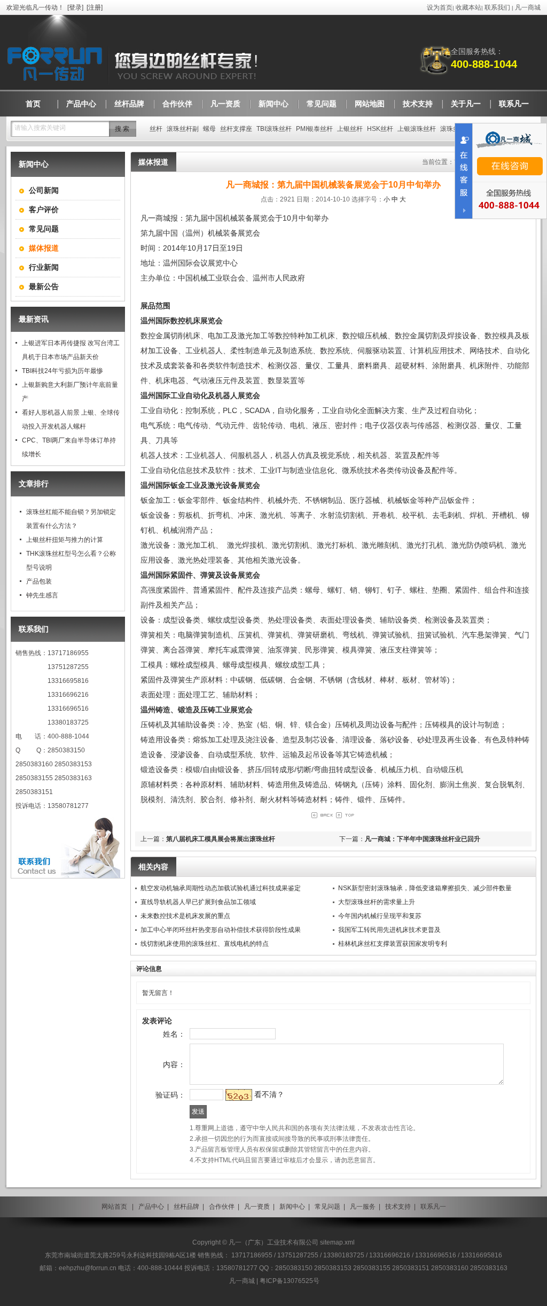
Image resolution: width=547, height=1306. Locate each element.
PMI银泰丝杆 (314, 129)
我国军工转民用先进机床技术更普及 (389, 930)
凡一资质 (257, 1206)
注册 (94, 7)
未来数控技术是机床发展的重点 (185, 916)
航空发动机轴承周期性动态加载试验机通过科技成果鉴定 (220, 888)
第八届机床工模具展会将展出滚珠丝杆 (220, 839)
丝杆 (156, 129)
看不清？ (269, 1094)
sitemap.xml (337, 1242)
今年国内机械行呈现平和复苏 (379, 916)
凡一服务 (363, 1206)
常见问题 (44, 228)
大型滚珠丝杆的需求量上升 (376, 902)
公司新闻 (44, 190)
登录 (75, 7)
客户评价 (44, 209)
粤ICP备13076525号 (289, 1281)
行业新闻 (44, 267)
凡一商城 (528, 7)
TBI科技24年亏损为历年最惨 (62, 371)
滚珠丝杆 (453, 129)
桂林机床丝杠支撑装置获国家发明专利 (392, 943)
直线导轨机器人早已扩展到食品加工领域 (198, 902)
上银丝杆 (350, 129)
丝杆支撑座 (236, 129)
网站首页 (114, 1206)
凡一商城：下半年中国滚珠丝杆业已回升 (422, 839)
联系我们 (497, 7)
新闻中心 (292, 1206)
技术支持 (398, 1206)
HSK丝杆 (380, 129)
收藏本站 (468, 7)
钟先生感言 (42, 595)
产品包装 (39, 581)
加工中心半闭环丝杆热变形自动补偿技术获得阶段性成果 (220, 930)
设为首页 (439, 7)
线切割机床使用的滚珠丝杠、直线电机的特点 (204, 943)
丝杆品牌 (186, 1206)
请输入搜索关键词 (40, 127)
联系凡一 (433, 1206)
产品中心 (151, 1206)
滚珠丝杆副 (183, 129)
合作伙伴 (222, 1206)
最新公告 (44, 286)
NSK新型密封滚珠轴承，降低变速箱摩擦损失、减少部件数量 (425, 888)
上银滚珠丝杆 (416, 129)
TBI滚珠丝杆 (274, 129)
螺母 (209, 129)
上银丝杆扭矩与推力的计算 (64, 539)
